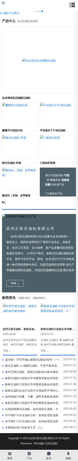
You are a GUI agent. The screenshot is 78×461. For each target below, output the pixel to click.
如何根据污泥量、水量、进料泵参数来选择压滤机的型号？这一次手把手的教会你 (32, 396)
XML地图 (38, 443)
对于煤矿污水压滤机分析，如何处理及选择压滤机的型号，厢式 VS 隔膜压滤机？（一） (32, 421)
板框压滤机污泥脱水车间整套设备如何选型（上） (32, 384)
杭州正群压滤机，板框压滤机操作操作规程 (30, 371)
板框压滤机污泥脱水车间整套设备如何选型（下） (32, 378)
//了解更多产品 (53, 193)
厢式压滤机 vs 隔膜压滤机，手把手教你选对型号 (32, 365)
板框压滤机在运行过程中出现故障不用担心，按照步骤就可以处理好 (32, 390)
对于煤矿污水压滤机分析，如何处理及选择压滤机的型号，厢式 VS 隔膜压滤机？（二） (32, 415)
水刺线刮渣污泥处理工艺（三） (23, 427)
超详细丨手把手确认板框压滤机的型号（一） (31, 359)
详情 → (15, 283)
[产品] (29, 453)
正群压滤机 (51, 443)
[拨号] (49, 453)
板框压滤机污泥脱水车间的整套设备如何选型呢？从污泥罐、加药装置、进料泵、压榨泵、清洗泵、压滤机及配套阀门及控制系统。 (32, 402)
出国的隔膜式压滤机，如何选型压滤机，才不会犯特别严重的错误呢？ (32, 409)
